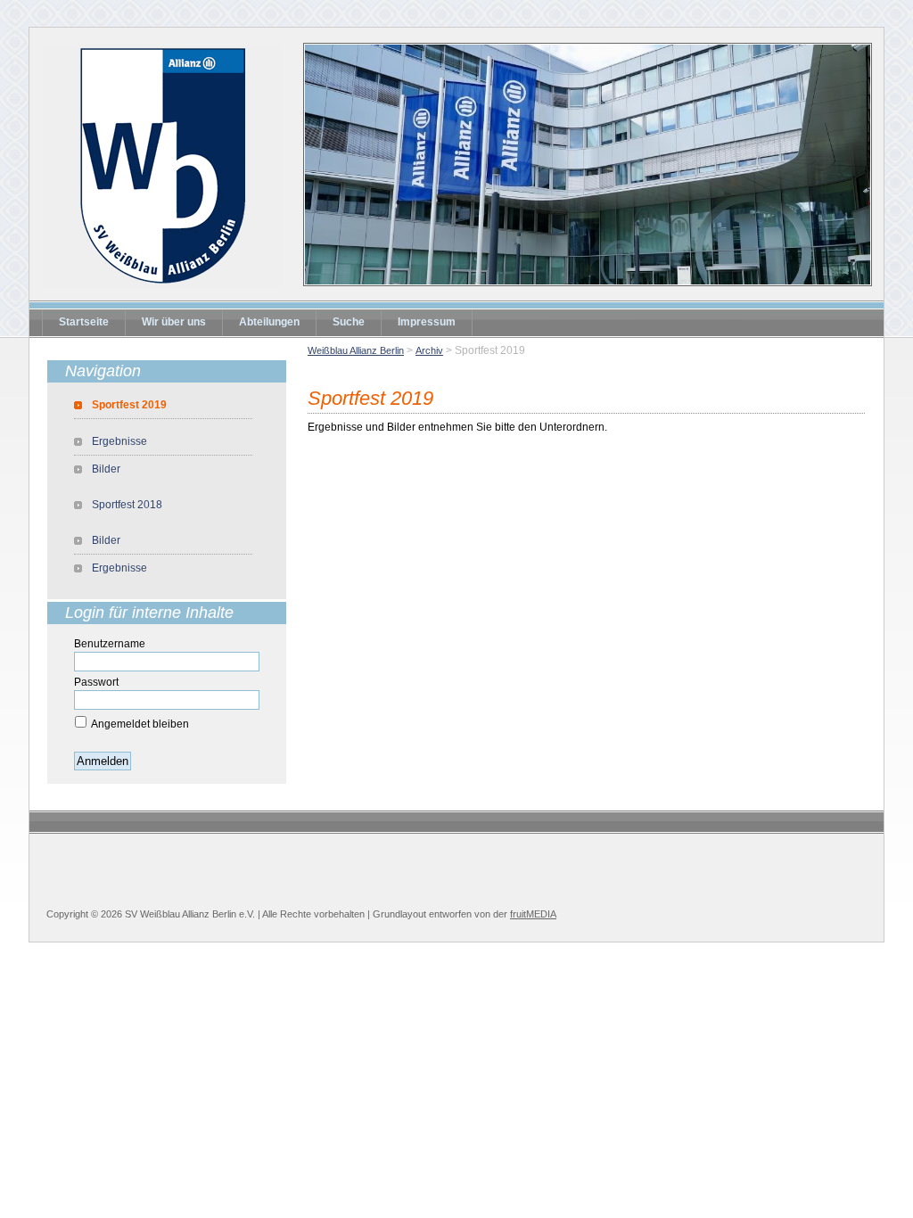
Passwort (96, 682)
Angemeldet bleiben (140, 724)
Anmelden (102, 761)
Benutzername (109, 644)
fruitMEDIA (533, 914)
